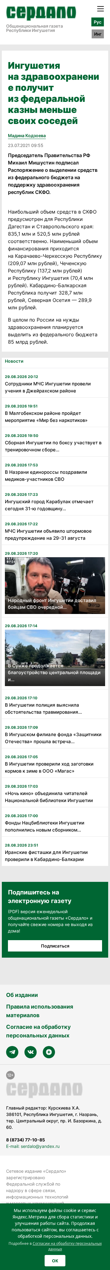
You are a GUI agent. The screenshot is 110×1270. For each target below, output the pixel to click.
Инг (97, 34)
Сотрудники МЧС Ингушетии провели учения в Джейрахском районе (48, 387)
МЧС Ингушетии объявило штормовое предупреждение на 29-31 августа (48, 534)
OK (55, 1261)
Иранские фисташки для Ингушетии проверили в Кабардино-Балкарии (46, 855)
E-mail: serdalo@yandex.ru (33, 1146)
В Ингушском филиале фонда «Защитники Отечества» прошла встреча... (53, 738)
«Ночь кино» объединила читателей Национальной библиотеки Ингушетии (49, 796)
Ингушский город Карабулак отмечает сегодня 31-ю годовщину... (49, 505)
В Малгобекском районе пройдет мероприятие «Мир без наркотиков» (46, 416)
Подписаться (55, 945)
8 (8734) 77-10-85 (25, 1139)
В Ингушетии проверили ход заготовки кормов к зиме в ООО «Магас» (49, 767)
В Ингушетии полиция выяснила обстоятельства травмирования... (43, 708)
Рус (97, 22)
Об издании (22, 995)
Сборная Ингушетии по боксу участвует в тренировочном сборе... (53, 446)
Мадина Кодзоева (27, 135)
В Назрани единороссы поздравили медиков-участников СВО (46, 475)
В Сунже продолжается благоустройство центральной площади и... (54, 672)
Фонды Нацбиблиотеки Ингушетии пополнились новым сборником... (44, 826)
